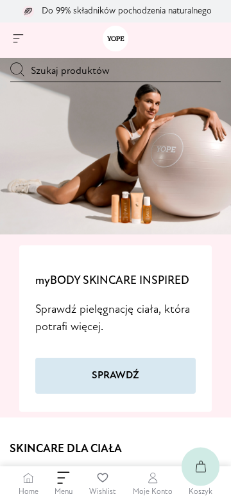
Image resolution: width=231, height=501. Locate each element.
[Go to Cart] (200, 467)
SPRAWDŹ (115, 376)
